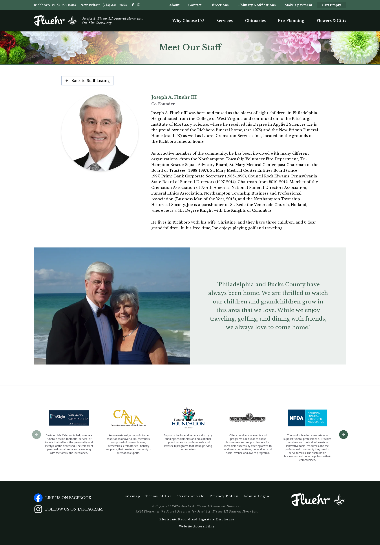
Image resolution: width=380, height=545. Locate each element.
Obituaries (255, 20)
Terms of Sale (190, 496)
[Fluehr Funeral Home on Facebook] (132, 4)
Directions (219, 5)
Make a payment (298, 5)
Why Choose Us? (188, 20)
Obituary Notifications (257, 5)
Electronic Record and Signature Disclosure (196, 519)
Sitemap (132, 496)
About (174, 5)
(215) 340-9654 (114, 5)
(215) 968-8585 (64, 5)
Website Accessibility (197, 526)
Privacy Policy (224, 496)
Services (224, 20)
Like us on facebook (68, 498)
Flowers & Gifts (331, 20)
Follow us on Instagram (74, 509)
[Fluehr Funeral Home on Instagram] (138, 4)
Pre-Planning (291, 20)
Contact (194, 5)
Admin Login (256, 496)
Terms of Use (159, 496)
